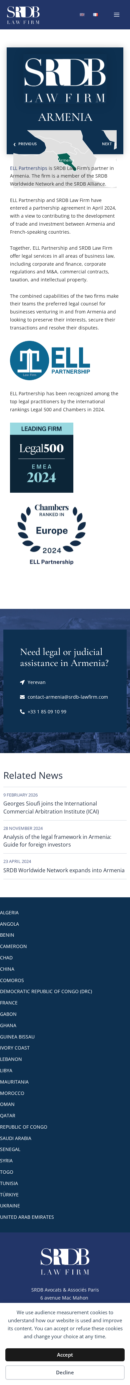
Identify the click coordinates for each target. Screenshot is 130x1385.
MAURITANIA (14, 1082)
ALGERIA (9, 912)
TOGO (6, 1172)
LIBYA (6, 1070)
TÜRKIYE (9, 1194)
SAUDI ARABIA (15, 1138)
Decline (65, 1372)
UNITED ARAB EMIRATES (27, 1217)
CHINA (7, 969)
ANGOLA (9, 924)
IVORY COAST (15, 1048)
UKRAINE (10, 1205)
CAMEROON (13, 946)
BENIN (7, 935)
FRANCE (9, 1002)
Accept (65, 1354)
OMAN (7, 1104)
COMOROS (12, 980)
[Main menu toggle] (116, 14)
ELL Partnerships (28, 168)
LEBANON (11, 1059)
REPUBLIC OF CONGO (23, 1127)
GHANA (8, 1025)
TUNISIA (9, 1183)
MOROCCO (12, 1093)
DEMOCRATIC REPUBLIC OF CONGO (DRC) (46, 991)
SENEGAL (10, 1149)
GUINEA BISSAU (17, 1036)
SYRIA (6, 1160)
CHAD (6, 957)
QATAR (7, 1115)
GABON (8, 1014)
